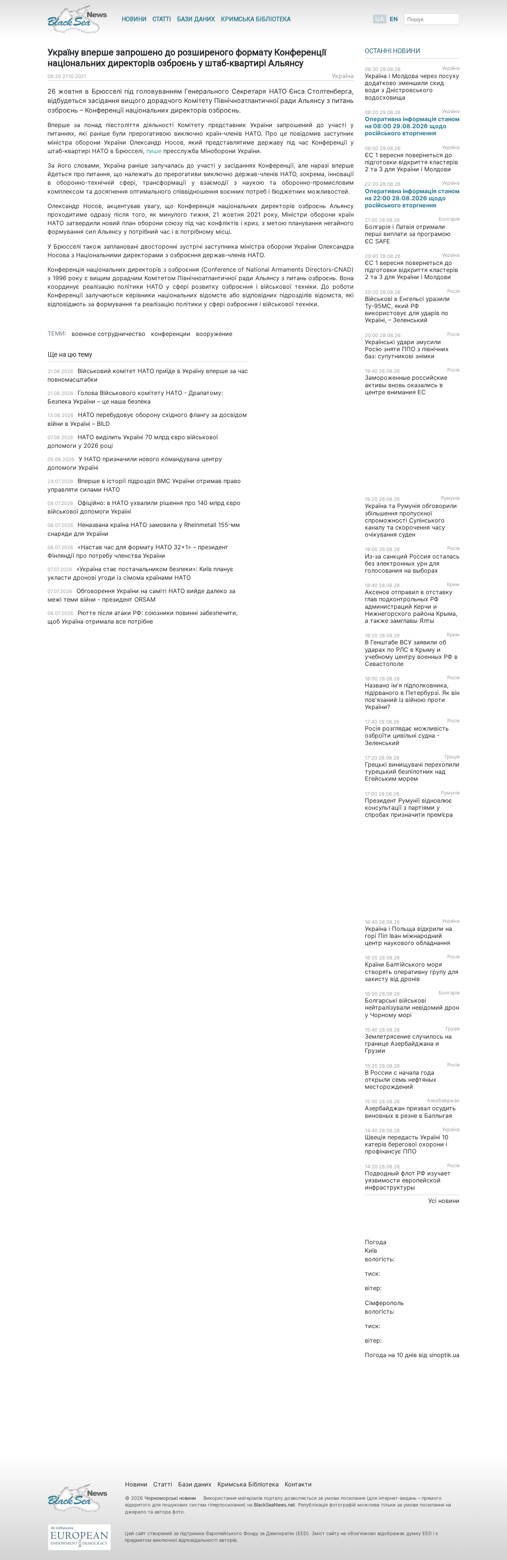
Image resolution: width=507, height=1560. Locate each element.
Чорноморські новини (170, 1498)
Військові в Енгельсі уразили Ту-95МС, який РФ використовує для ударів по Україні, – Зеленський (407, 309)
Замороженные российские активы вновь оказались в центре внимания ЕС (406, 384)
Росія (453, 291)
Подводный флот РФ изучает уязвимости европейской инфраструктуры (408, 1180)
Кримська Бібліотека (256, 19)
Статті (162, 19)
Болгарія (449, 219)
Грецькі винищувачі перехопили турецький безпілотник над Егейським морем (412, 771)
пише (153, 151)
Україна (343, 76)
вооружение (214, 333)
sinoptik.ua (444, 1355)
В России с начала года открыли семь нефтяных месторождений (400, 1079)
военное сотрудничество (108, 333)
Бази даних (196, 19)
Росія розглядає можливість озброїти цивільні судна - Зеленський (407, 735)
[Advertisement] (306, 468)
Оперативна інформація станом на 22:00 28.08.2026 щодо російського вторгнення (412, 198)
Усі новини (443, 1200)
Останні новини (392, 51)
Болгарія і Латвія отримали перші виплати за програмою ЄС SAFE (408, 234)
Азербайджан (443, 1100)
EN (394, 19)
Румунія (450, 498)
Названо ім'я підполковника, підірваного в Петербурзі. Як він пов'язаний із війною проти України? (412, 696)
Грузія (452, 1029)
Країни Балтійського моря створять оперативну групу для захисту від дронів (411, 971)
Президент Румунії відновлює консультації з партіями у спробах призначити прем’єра (409, 807)
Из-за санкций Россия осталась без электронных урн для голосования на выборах (412, 563)
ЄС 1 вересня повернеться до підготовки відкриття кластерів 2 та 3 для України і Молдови (411, 162)
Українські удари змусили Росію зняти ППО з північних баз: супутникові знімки (407, 349)
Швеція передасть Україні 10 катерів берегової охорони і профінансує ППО (406, 1144)
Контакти (298, 1484)
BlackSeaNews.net (274, 1505)
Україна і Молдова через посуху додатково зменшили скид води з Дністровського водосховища (412, 86)
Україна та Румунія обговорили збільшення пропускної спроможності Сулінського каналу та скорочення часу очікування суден (411, 520)
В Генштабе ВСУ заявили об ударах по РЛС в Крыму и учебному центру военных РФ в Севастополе (411, 652)
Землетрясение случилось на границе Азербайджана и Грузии (408, 1043)
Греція (452, 757)
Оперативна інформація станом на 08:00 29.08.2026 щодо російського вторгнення (412, 126)
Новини (134, 19)
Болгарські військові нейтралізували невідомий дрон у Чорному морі (412, 1007)
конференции (170, 333)
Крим (453, 584)
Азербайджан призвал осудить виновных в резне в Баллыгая (410, 1111)
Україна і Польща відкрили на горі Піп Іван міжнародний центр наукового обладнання (408, 935)
